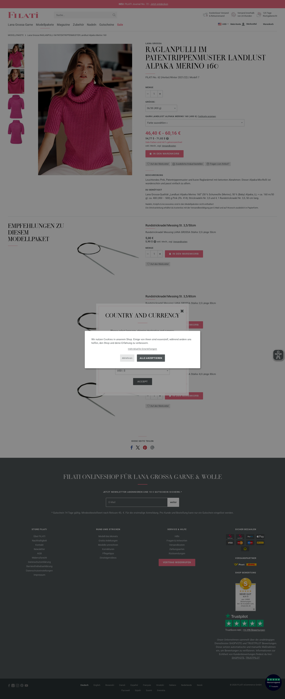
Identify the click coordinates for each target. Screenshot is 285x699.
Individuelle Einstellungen (142, 348)
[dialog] (142, 349)
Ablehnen (127, 358)
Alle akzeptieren (151, 358)
